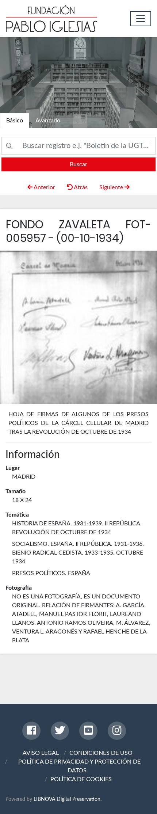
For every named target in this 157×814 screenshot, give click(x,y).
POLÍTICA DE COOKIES (81, 779)
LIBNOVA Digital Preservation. (68, 799)
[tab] (14, 120)
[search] (78, 164)
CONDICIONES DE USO (101, 753)
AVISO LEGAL (41, 753)
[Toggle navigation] (140, 18)
